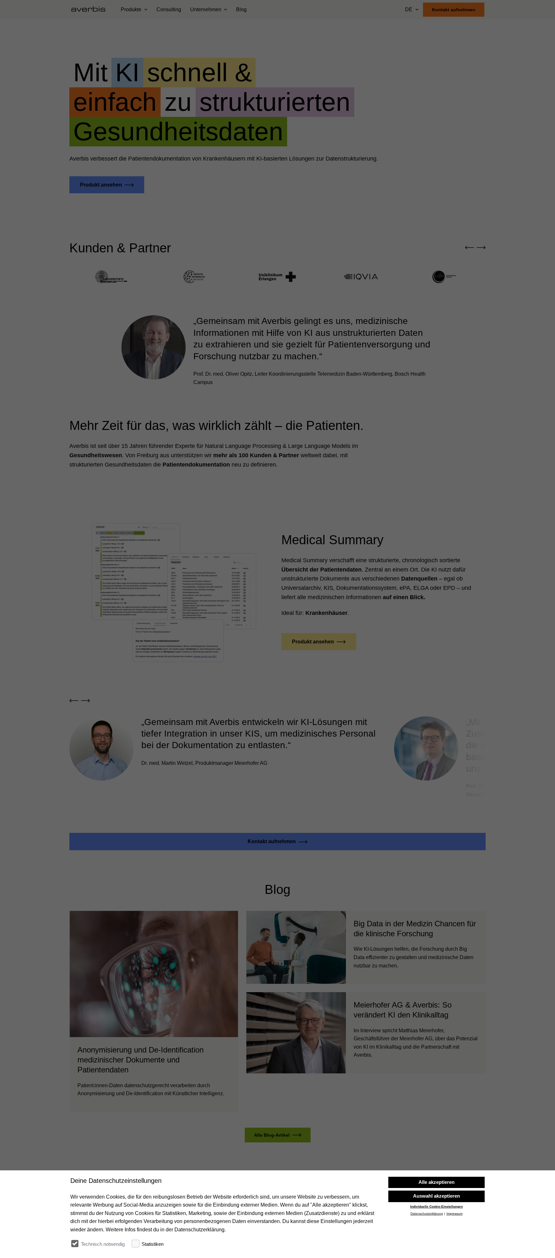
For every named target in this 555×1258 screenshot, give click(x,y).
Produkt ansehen (101, 185)
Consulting (168, 9)
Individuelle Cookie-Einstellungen (436, 1206)
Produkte (131, 9)
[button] (469, 247)
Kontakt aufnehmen (453, 9)
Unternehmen (205, 9)
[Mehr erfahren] (154, 1011)
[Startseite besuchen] (91, 9)
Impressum (454, 1214)
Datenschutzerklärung (426, 1214)
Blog (241, 9)
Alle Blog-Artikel (272, 1135)
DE (408, 9)
